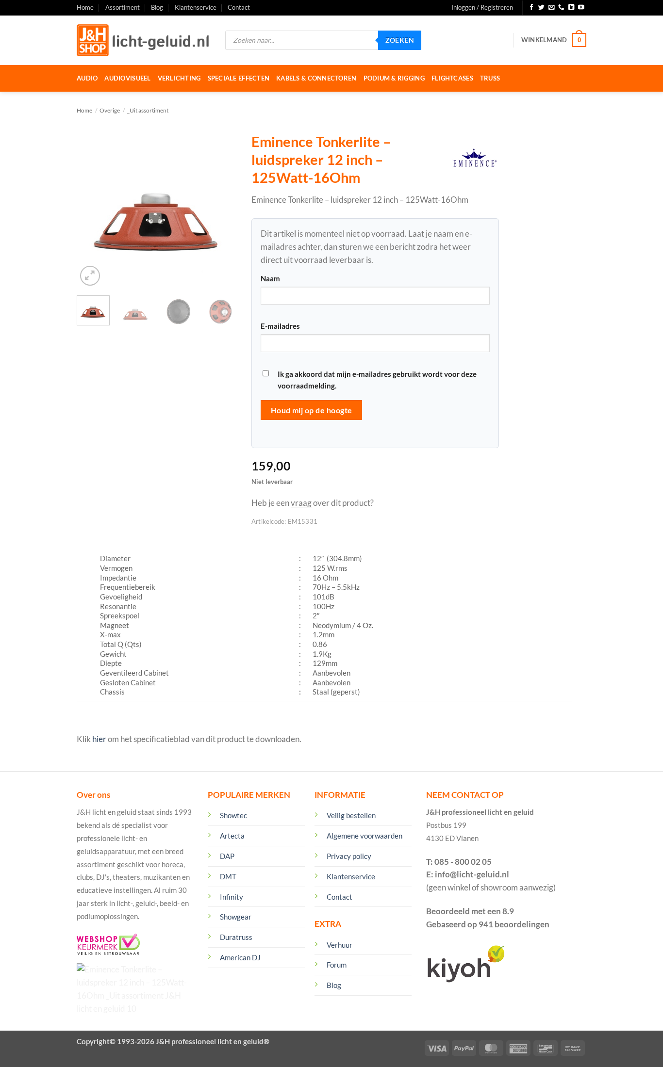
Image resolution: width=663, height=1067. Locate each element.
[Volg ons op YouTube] (581, 7)
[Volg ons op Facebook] (532, 7)
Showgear (235, 916)
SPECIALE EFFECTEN (239, 78)
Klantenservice (195, 7)
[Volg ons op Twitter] (541, 7)
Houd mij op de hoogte (311, 410)
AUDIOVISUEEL (127, 78)
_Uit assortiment (147, 110)
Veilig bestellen (351, 815)
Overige (109, 110)
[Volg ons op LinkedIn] (571, 7)
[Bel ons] (561, 7)
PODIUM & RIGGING (394, 78)
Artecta (232, 835)
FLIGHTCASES (452, 78)
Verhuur (339, 944)
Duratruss (236, 937)
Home (85, 7)
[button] (482, 8)
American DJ (240, 957)
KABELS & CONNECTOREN (316, 78)
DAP (227, 856)
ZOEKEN (399, 40)
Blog (157, 7)
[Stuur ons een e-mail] (551, 7)
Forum (337, 964)
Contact (239, 7)
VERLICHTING (179, 78)
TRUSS (490, 78)
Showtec (233, 815)
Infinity (231, 896)
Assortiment (122, 7)
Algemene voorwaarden (364, 835)
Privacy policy (349, 856)
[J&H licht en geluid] (144, 40)
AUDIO (87, 78)
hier (99, 739)
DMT (228, 876)
